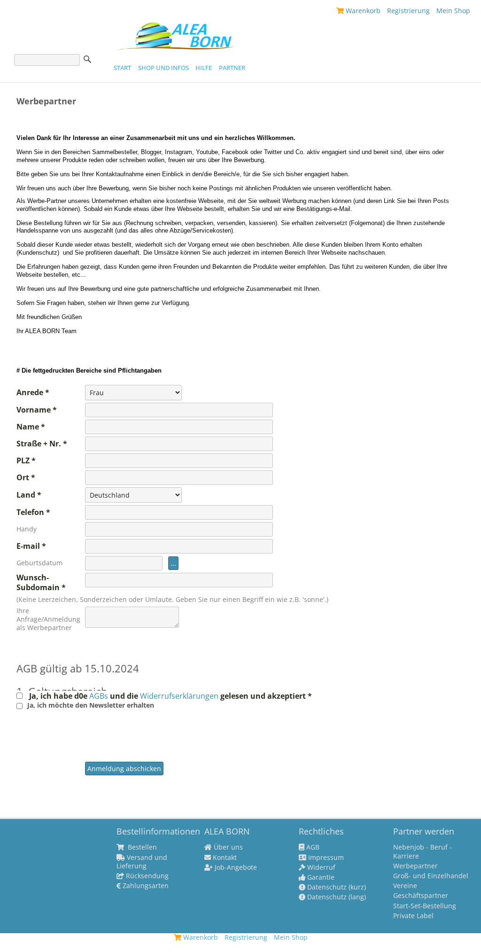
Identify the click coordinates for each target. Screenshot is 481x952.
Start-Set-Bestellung (424, 906)
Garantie (319, 877)
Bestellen (141, 847)
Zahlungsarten (145, 886)
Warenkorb (362, 10)
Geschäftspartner (420, 895)
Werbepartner (415, 866)
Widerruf (320, 867)
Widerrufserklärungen (179, 696)
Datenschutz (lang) (335, 897)
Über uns (227, 847)
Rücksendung (146, 876)
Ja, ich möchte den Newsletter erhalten (90, 705)
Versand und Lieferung (141, 861)
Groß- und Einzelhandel (430, 876)
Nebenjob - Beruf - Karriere (422, 851)
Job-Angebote (235, 867)
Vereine (405, 886)
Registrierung (408, 10)
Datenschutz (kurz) (335, 887)
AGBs (99, 696)
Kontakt (224, 857)
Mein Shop (453, 10)
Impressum (325, 857)
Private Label (413, 916)
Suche (87, 59)
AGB (311, 847)
